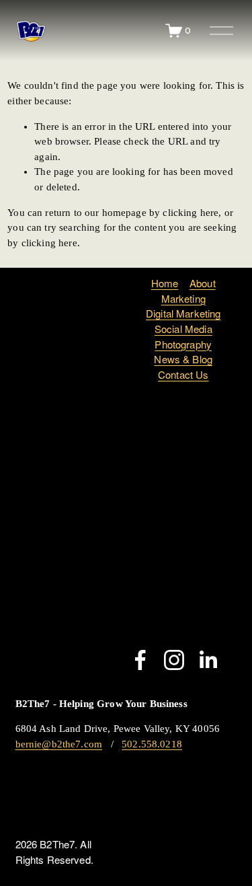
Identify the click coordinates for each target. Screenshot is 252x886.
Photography (183, 344)
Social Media (183, 329)
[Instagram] (174, 660)
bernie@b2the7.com (59, 744)
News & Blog (183, 359)
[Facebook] (140, 660)
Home (165, 283)
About (203, 283)
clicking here (190, 212)
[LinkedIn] (207, 660)
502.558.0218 (152, 744)
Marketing (183, 298)
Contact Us (183, 374)
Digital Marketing (183, 313)
